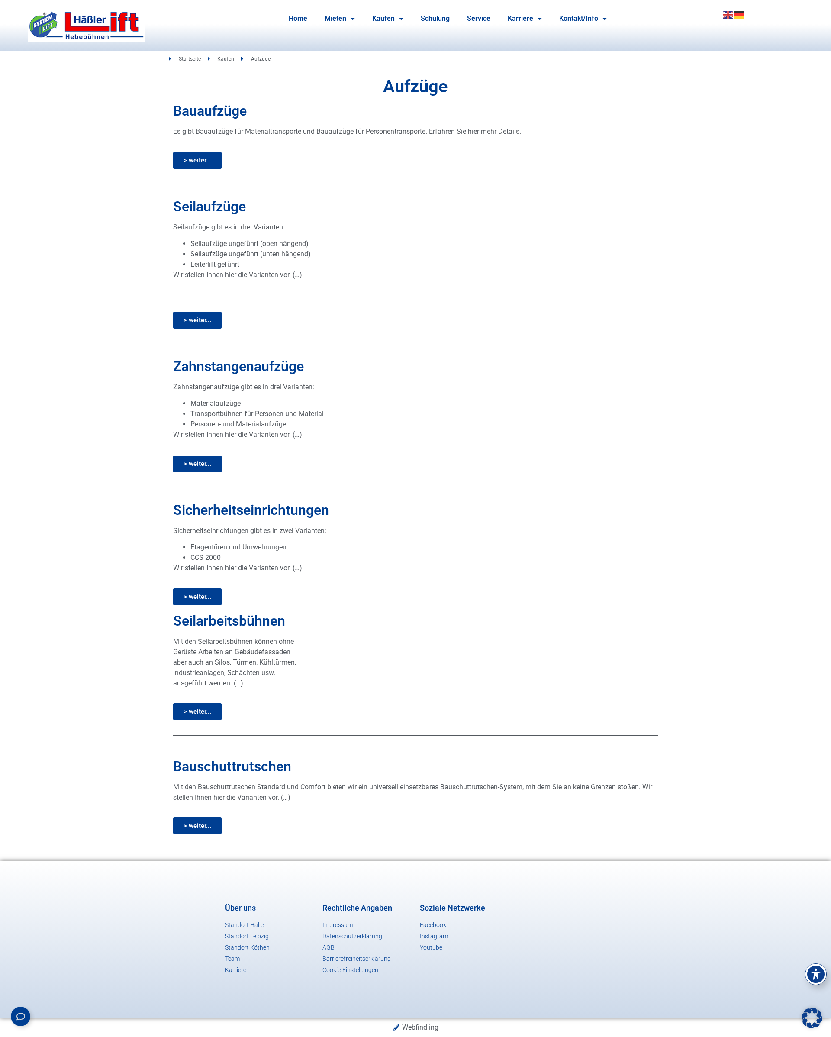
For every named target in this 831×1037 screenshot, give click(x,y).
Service (478, 18)
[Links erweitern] (20, 1016)
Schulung (435, 18)
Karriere (520, 18)
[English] (728, 14)
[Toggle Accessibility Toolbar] (815, 974)
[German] (739, 14)
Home (298, 18)
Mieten (335, 18)
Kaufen (383, 18)
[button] (812, 1018)
